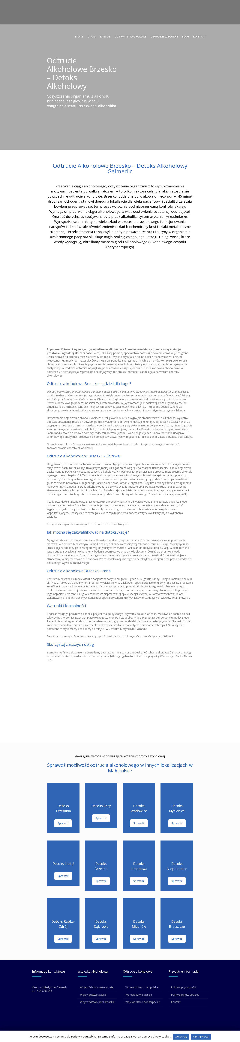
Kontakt (176, 1002)
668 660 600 (44, 991)
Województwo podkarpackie (97, 1002)
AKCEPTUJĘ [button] (181, 1036)
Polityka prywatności (183, 987)
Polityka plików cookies (185, 994)
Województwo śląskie (93, 994)
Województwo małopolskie (96, 987)
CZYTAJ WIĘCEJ (200, 1036)
